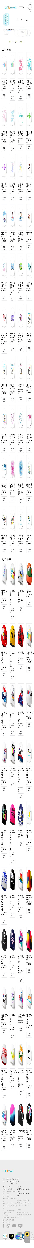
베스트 (29, 7)
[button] (6, 127)
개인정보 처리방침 (12, 1181)
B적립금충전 (7, 19)
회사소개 (4, 1180)
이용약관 (8, 1180)
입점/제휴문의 (17, 1181)
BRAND (25, 7)
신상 (28, 7)
